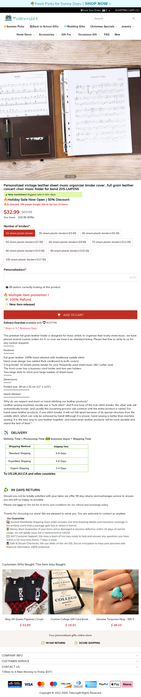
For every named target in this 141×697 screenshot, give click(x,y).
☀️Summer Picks (14, 26)
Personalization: (15, 269)
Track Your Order (91, 10)
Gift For (67, 34)
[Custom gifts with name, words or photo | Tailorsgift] (21, 18)
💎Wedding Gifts (75, 26)
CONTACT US (11, 666)
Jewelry (127, 26)
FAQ (107, 34)
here (20, 504)
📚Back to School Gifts (44, 26)
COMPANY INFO (12, 655)
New (118, 34)
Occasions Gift (88, 34)
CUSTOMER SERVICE (15, 661)
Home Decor (25, 34)
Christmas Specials (103, 26)
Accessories (47, 34)
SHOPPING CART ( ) (127, 10)
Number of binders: (17, 226)
